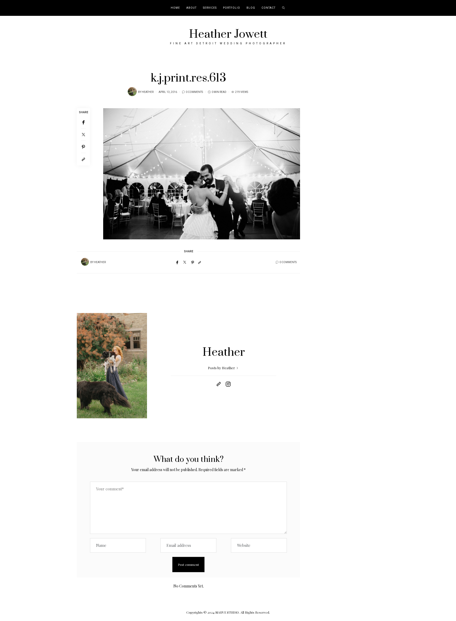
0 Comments (194, 92)
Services (210, 8)
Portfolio (231, 8)
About (191, 8)
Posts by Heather (222, 368)
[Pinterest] (83, 147)
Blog (250, 8)
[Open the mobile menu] (445, 8)
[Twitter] (83, 135)
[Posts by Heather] (132, 91)
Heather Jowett (228, 34)
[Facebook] (83, 122)
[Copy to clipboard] (83, 159)
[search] (283, 8)
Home (175, 8)
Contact (269, 8)
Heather (148, 92)
